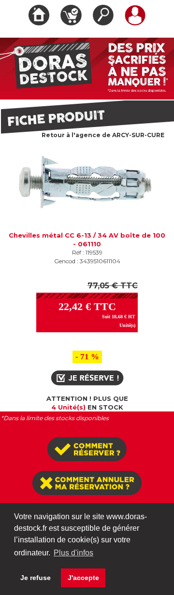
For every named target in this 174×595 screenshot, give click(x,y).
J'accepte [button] (83, 577)
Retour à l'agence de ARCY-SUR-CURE (103, 135)
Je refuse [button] (35, 577)
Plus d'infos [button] (73, 553)
